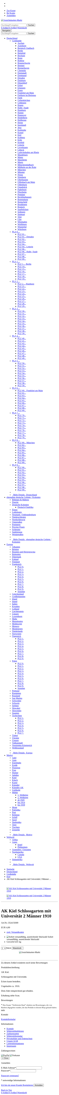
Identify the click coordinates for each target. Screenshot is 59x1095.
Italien (14, 604)
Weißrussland (18, 748)
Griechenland (18, 594)
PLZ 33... (22, 318)
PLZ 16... (22, 271)
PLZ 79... (22, 438)
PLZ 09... (22, 259)
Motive (10, 755)
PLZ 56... (22, 378)
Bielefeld (21, 53)
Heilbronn (22, 120)
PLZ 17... (22, 274)
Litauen (15, 614)
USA (20, 857)
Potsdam (21, 194)
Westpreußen (17, 534)
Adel (14, 758)
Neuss (20, 175)
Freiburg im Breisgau (27, 95)
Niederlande (17, 631)
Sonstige (21, 591)
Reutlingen (22, 204)
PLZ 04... (22, 244)
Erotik (14, 765)
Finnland (16, 562)
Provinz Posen (18, 527)
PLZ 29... (22, 306)
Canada (21, 854)
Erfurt (20, 85)
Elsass (14, 509)
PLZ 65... (22, 400)
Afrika (15, 839)
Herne (20, 122)
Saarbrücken (23, 209)
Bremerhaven (23, 68)
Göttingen (22, 103)
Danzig (15, 502)
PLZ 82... (22, 445)
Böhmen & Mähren (20, 500)
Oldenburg (22, 184)
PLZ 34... (22, 321)
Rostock (21, 207)
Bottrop (21, 60)
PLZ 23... (22, 291)
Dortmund (22, 75)
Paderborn (22, 189)
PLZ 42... (22, 343)
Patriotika (16, 810)
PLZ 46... (22, 351)
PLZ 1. (21, 569)
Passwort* (5, 1070)
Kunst (14, 782)
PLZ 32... (22, 316)
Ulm (19, 219)
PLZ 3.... (16, 309)
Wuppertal (22, 227)
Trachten (16, 827)
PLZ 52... (22, 368)
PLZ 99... (22, 490)
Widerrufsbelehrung (15, 1031)
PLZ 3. (21, 574)
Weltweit (10, 837)
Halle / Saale (23, 108)
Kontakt (10, 1028)
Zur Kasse (11, 10)
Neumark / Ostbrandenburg (24, 514)
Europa (10, 544)
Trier (20, 217)
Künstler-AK (17, 787)
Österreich (16, 636)
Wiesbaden (22, 222)
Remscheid (22, 202)
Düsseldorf (22, 83)
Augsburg (22, 46)
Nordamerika (17, 852)
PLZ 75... (22, 428)
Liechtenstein (18, 611)
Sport (14, 820)
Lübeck (21, 150)
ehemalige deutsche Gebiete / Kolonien (23, 497)
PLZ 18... (22, 276)
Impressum (11, 1046)
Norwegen (16, 634)
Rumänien (16, 693)
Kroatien (16, 606)
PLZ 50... (22, 363)
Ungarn (15, 740)
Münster (21, 172)
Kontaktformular (8, 1019)
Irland (14, 599)
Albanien (16, 547)
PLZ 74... (22, 425)
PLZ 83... (22, 447)
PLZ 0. (21, 567)
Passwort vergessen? (10, 1075)
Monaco (15, 626)
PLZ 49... (22, 358)
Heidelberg (22, 117)
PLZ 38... (22, 331)
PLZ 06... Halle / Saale (27, 251)
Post (14, 812)
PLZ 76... (22, 430)
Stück (8, 948)
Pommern (16, 524)
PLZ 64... (22, 398)
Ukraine (15, 738)
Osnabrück (22, 187)
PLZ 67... (22, 405)
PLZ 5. (21, 579)
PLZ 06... (22, 249)
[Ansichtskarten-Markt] (11, 20)
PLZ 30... (22, 311)
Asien (14, 842)
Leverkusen (23, 147)
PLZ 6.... (16, 388)
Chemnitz (22, 70)
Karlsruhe (22, 130)
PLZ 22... (22, 289)
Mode (14, 807)
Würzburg (22, 229)
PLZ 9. (21, 589)
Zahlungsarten (13, 1033)
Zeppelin (16, 830)
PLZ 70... (22, 415)
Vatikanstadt (17, 743)
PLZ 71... (22, 418)
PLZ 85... (22, 452)
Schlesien (16, 529)
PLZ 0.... (16, 232)
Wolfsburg (22, 224)
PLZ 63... (22, 395)
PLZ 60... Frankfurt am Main (30, 390)
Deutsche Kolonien (20, 505)
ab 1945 (21, 800)
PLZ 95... (22, 480)
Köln (20, 140)
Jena (19, 127)
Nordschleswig (18, 519)
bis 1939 (21, 805)
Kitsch (15, 780)
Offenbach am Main (26, 182)
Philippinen (22, 847)
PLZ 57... (22, 380)
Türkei (15, 735)
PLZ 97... (22, 485)
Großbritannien (18, 596)
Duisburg (22, 80)
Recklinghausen (24, 197)
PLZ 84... (22, 450)
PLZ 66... (22, 403)
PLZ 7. (21, 584)
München (22, 170)
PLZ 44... (22, 346)
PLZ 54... (22, 373)
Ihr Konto (11, 13)
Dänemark (16, 557)
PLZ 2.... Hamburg (26, 284)
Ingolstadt (22, 125)
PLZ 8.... (16, 440)
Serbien (15, 705)
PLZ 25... (22, 296)
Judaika (15, 775)
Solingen (21, 212)
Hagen (20, 105)
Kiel (19, 135)
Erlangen (21, 88)
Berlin (20, 50)
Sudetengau (17, 532)
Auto (14, 760)
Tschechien (17, 715)
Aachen (21, 43)
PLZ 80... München (26, 443)
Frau (14, 770)
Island (14, 601)
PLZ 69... (22, 410)
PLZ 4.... (16, 336)
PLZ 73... (22, 423)
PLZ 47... (22, 353)
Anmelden (11, 15)
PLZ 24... (22, 294)
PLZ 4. (21, 576)
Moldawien (17, 624)
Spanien (15, 713)
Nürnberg (22, 177)
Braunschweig (24, 63)
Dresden (21, 78)
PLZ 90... (22, 467)
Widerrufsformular (15, 1036)
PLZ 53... (22, 371)
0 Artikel (5, 28)
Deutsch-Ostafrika (25, 507)
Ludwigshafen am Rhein (28, 152)
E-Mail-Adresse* (8, 1068)
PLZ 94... (22, 477)
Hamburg (22, 110)
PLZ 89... (22, 462)
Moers (20, 162)
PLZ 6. (21, 581)
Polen (14, 661)
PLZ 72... (22, 420)
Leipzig (21, 145)
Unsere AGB (12, 1041)
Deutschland (12, 38)
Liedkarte (16, 790)
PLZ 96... (22, 482)
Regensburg (23, 199)
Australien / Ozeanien (21, 849)
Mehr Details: (24, 495)
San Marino (17, 698)
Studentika (16, 822)
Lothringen (17, 512)
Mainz (20, 157)
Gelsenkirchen (24, 100)
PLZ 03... (22, 242)
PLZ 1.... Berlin (24, 264)
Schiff (14, 817)
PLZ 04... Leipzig (25, 246)
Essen (20, 90)
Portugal (15, 691)
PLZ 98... (22, 487)
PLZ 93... (22, 475)
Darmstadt (22, 73)
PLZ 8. (21, 586)
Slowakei (16, 708)
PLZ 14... (22, 266)
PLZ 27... (22, 301)
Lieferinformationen (15, 1043)
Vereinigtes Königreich (22, 745)
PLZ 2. (21, 572)
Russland (16, 696)
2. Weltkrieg (23, 797)
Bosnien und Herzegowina (23, 552)
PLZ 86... (22, 455)
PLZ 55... (22, 376)
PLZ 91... (22, 470)
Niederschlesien (19, 517)
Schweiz (15, 703)
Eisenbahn (16, 763)
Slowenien (16, 710)
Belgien (15, 549)
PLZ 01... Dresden (26, 237)
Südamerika (17, 859)
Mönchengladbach (26, 165)
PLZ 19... (22, 279)
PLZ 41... (22, 341)
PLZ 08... (22, 256)
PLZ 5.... (16, 361)
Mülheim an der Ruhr (27, 167)
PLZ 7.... (16, 413)
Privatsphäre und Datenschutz (19, 1038)
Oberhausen (23, 180)
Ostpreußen (17, 522)
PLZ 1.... (16, 261)
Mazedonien (17, 621)
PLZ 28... (22, 304)
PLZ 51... (22, 366)
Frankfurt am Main (26, 93)
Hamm (20, 113)
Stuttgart (21, 214)
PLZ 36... (22, 326)
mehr (3, 1010)
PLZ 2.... (16, 281)
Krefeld (21, 142)
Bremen (21, 65)
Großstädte (17, 41)
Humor (15, 772)
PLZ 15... (22, 269)
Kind (14, 777)
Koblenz (21, 137)
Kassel (20, 132)
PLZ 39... (22, 333)
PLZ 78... (22, 435)
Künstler (15, 785)
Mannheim (22, 160)
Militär (15, 792)
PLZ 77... (22, 433)
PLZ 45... (22, 348)
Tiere (14, 825)
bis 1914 (21, 802)
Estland (15, 559)
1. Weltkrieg (23, 795)
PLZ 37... (22, 328)
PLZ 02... (22, 239)
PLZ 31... (22, 313)
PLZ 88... (22, 460)
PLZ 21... (22, 286)
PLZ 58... (22, 383)
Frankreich (16, 564)
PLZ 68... (22, 408)
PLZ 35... (22, 323)
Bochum (21, 55)
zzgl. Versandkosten (15, 932)
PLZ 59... (22, 385)
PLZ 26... (22, 299)
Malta (14, 619)
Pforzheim (22, 192)
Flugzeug (16, 768)
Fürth (20, 98)
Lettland (15, 609)
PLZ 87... (22, 457)
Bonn (20, 58)
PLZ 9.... (16, 465)
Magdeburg (23, 155)
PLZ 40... (22, 338)
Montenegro (17, 629)
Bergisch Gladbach (26, 48)
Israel (20, 844)
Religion (15, 815)
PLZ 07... (22, 254)
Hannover (22, 115)
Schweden (16, 701)
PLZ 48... (22, 356)
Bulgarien (16, 554)
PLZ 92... (22, 472)
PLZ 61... (22, 393)
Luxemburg (17, 616)
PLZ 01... (22, 234)
